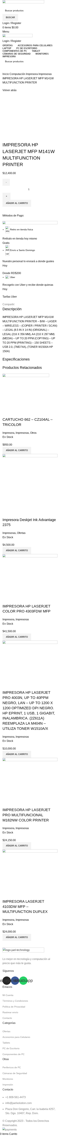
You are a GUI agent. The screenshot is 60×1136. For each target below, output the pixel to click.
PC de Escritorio (11, 1048)
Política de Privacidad (13, 1006)
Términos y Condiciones (15, 1000)
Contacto (7, 1018)
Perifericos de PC (11, 1067)
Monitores (7, 1079)
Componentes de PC (13, 1054)
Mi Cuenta (7, 995)
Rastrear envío (10, 1012)
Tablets (6, 1042)
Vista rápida (6, 513)
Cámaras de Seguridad (14, 1073)
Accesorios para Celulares (16, 1037)
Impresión (7, 1084)
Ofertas (6, 1031)
